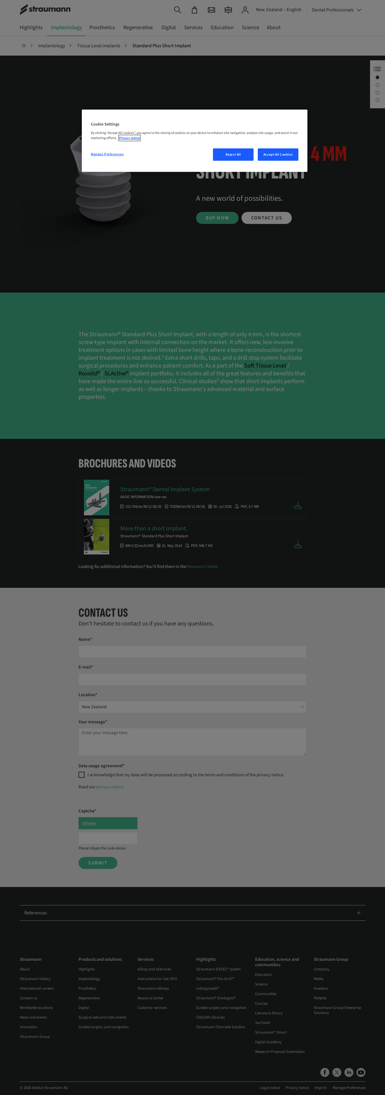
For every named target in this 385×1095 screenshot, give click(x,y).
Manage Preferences (107, 154)
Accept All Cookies (278, 154)
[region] (194, 141)
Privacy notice (129, 138)
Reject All (233, 154)
